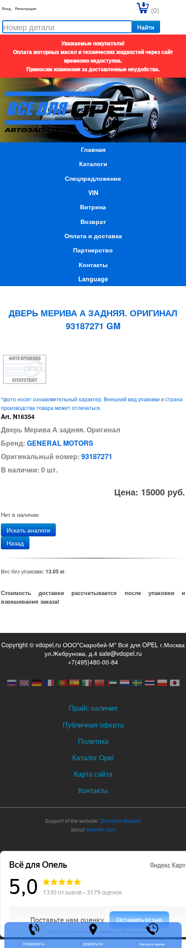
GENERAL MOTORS (60, 443)
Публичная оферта (93, 725)
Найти (145, 26)
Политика (93, 741)
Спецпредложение (93, 178)
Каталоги (93, 163)
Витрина (93, 206)
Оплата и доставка (93, 235)
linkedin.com (100, 829)
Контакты (93, 264)
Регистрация (25, 8)
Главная (93, 149)
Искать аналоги (28, 530)
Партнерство (93, 250)
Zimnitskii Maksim (120, 820)
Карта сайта (93, 774)
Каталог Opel (93, 757)
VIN (93, 192)
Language (93, 278)
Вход (6, 8)
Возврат (93, 221)
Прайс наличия (93, 708)
